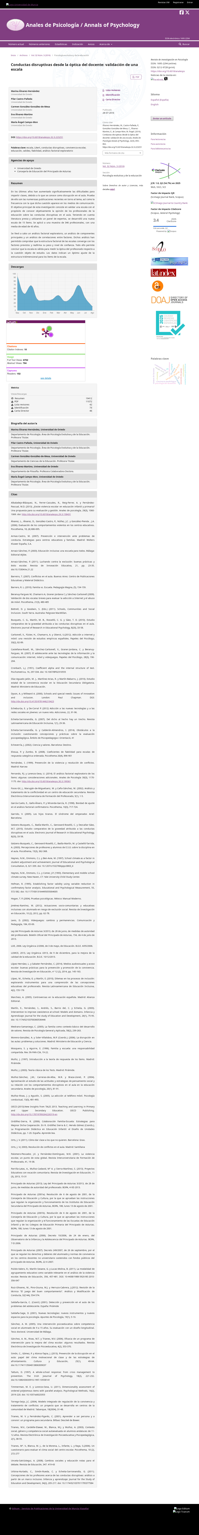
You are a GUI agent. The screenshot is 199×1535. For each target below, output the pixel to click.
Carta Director (113, 99)
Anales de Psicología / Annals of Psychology (82, 24)
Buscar (186, 44)
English (155, 104)
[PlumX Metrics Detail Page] (46, 333)
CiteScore (171, 220)
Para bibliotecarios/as (161, 148)
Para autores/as (158, 144)
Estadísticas (61, 44)
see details (46, 378)
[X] (166, 79)
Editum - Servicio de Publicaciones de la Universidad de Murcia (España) (50, 1508)
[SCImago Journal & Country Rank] (169, 203)
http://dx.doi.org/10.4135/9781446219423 (32, 701)
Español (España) (160, 99)
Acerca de (105, 44)
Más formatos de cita (114, 153)
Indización (77, 44)
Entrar (190, 2)
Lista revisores (113, 90)
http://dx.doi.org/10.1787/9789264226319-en (34, 1114)
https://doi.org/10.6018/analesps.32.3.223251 (39, 137)
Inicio (13, 55)
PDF (137, 77)
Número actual (16, 44)
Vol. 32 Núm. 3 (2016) (41, 55)
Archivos (24, 55)
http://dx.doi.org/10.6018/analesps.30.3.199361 (46, 781)
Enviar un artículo (162, 118)
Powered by (161, 231)
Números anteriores (39, 44)
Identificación (113, 94)
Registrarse (178, 2)
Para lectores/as (158, 139)
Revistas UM (163, 2)
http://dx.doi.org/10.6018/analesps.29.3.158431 (46, 514)
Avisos (91, 44)
